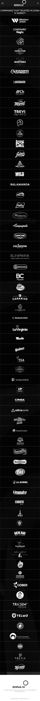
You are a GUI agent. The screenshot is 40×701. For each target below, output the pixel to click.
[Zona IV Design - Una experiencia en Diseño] (20, 3)
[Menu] (2, 3)
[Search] (38, 3)
